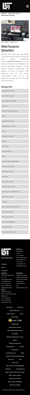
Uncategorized (20, 369)
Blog (21, 314)
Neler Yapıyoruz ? (15, 310)
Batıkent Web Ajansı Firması (10, 111)
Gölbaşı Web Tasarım (8, 136)
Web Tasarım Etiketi (7, 217)
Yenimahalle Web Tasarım (9, 232)
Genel (3, 131)
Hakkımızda (15, 324)
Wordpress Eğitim (7, 227)
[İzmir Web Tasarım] (6, 252)
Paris (20, 359)
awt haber (5, 106)
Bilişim (4, 116)
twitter (3, 267)
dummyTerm (10, 346)
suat (6, 42)
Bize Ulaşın (15, 317)
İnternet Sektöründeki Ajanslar (10, 161)
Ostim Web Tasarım (7, 171)
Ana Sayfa (9, 307)
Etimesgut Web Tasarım (9, 126)
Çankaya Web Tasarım (8, 121)
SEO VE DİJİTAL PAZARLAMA (10, 191)
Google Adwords (6, 151)
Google (4, 141)
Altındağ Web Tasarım (8, 91)
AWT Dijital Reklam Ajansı (9, 101)
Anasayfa (3, 13)
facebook (4, 264)
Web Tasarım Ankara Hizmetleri (11, 207)
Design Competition (15, 343)
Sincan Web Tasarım (7, 197)
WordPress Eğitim (15, 385)
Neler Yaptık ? (11, 314)
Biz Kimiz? (21, 307)
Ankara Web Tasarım (14, 13)
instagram (4, 270)
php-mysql (5, 176)
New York (11, 359)
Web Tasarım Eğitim (7, 212)
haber (3, 156)
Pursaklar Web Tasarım (8, 186)
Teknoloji (4, 202)
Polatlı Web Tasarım (7, 181)
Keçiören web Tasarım (8, 166)
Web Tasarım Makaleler (8, 222)
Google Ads (5, 146)
